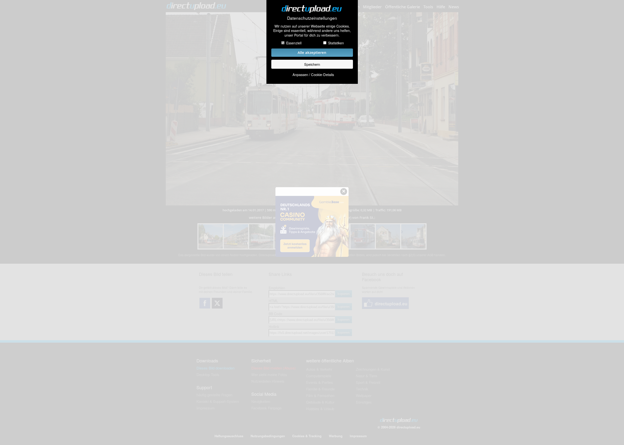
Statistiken (336, 42)
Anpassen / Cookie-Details (313, 74)
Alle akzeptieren (312, 52)
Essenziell (294, 42)
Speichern (312, 64)
